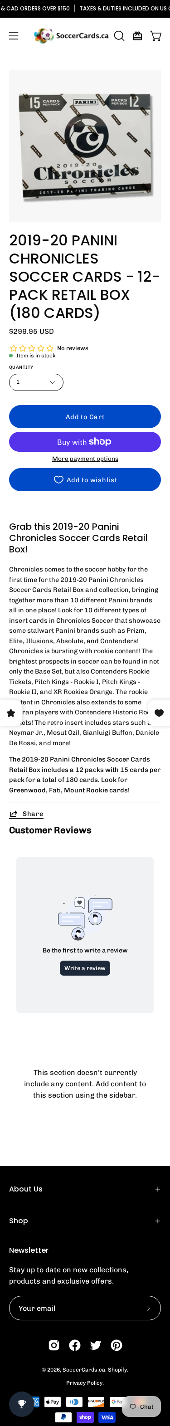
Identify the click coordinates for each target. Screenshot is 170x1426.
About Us (26, 1189)
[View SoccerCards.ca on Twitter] (95, 1345)
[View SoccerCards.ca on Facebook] (75, 1345)
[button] (118, 35)
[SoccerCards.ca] (71, 35)
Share (33, 814)
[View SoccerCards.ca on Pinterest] (116, 1345)
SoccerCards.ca (84, 1370)
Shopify (117, 1370)
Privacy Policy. (85, 1383)
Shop (18, 1221)
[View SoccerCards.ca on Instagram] (54, 1345)
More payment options (85, 458)
